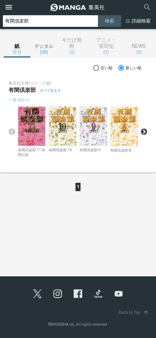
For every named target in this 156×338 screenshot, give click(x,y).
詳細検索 (141, 21)
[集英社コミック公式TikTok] (98, 293)
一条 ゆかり (19, 100)
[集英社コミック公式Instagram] (57, 293)
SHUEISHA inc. (63, 324)
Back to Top (134, 312)
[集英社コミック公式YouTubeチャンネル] (118, 293)
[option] (32, 131)
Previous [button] (12, 132)
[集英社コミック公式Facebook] (78, 293)
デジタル (43, 49)
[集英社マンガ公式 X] (37, 293)
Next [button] (144, 132)
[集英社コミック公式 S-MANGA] (78, 7)
